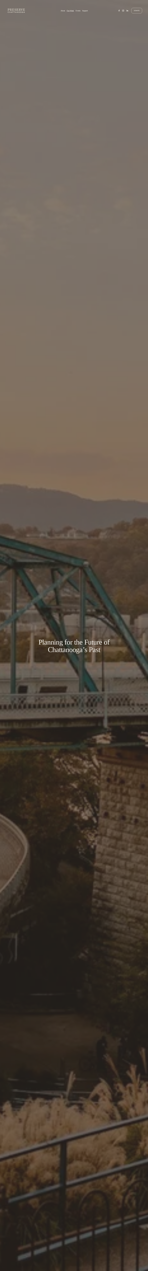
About (63, 11)
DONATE (137, 10)
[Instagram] (123, 10)
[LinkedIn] (127, 10)
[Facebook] (119, 10)
